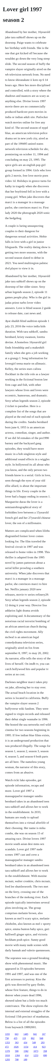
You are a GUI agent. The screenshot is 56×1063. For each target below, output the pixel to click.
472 (7, 1047)
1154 (26, 1047)
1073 (35, 1051)
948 (41, 1038)
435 (15, 1038)
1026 (16, 1047)
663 (16, 1034)
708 (17, 1059)
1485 (25, 1034)
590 (17, 1051)
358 (45, 1051)
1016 (7, 1055)
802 (32, 1038)
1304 (17, 1055)
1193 (7, 1034)
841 (35, 1034)
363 (17, 1042)
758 (7, 1038)
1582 (26, 1051)
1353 (7, 1042)
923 (44, 1047)
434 (25, 1042)
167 (44, 1034)
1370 (7, 1051)
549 (34, 1042)
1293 (7, 1059)
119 (24, 1038)
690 (45, 1055)
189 (25, 1059)
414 (35, 1047)
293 (43, 1042)
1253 (35, 1055)
